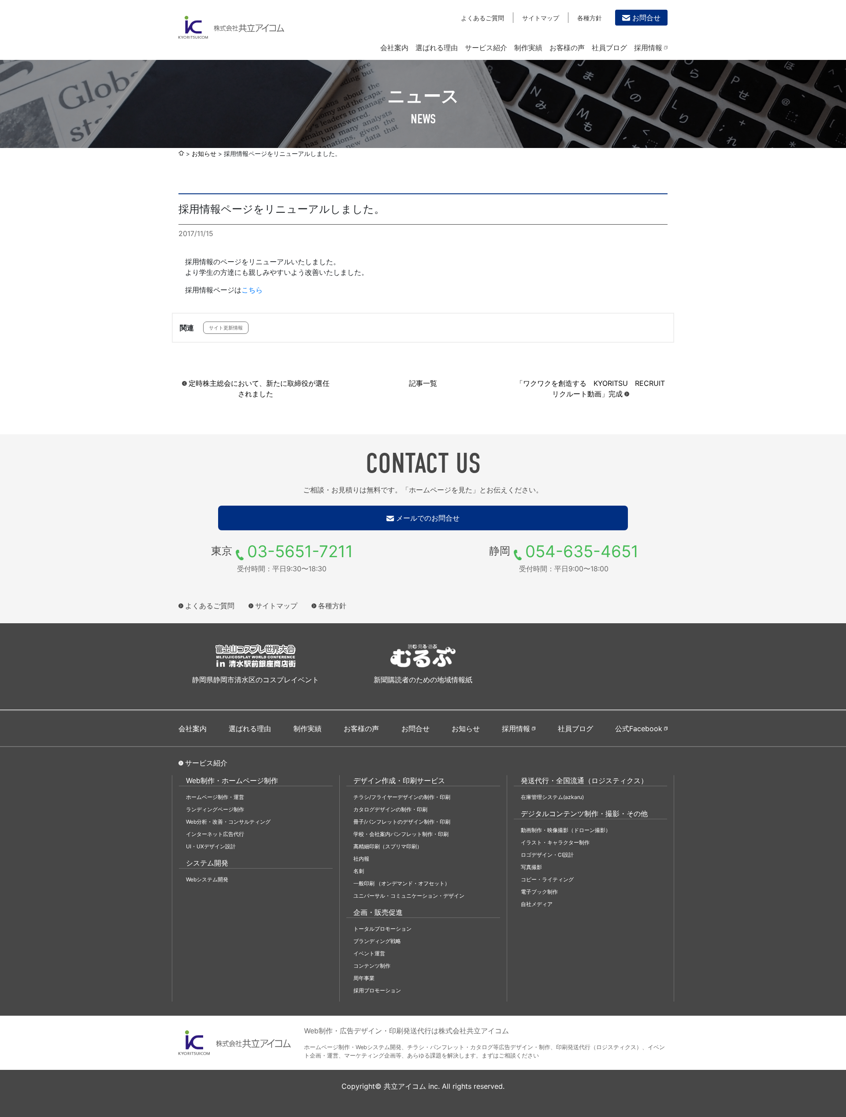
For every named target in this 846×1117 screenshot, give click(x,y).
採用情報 (648, 47)
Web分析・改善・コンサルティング (228, 821)
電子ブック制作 (539, 891)
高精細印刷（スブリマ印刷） (387, 846)
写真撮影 (531, 867)
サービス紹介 (486, 47)
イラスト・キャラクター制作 (555, 842)
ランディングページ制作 (215, 809)
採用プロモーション (377, 990)
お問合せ (646, 17)
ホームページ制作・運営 (215, 797)
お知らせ (204, 153)
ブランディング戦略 (377, 941)
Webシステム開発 (207, 879)
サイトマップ (540, 18)
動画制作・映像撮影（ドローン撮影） (566, 830)
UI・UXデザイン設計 (211, 846)
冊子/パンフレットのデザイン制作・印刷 (401, 821)
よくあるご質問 (482, 18)
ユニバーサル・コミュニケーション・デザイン (408, 895)
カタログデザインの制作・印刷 (390, 809)
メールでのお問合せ (428, 518)
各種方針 (589, 18)
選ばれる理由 (437, 47)
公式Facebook (638, 728)
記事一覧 (423, 383)
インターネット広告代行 (215, 834)
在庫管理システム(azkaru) (552, 797)
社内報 (361, 858)
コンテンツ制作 (371, 965)
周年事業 (364, 978)
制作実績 (528, 47)
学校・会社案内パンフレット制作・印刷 (401, 834)
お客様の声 (567, 47)
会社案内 (394, 47)
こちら (252, 289)
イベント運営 (369, 953)
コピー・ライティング (547, 879)
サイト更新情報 (226, 328)
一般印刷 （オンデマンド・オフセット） (401, 883)
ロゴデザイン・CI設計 (547, 854)
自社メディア (537, 904)
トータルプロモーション (382, 928)
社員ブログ (609, 47)
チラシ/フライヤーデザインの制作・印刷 (401, 797)
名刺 (358, 871)
